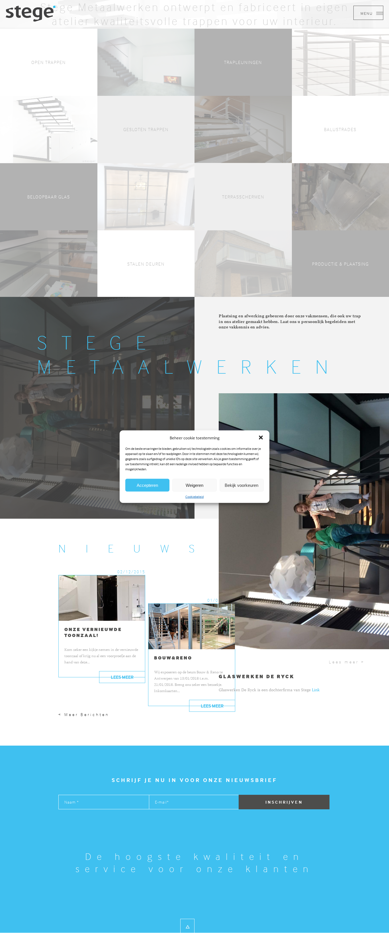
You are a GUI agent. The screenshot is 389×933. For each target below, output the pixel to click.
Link (316, 690)
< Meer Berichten (83, 714)
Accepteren (147, 485)
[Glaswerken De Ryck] (31, 13)
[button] (261, 437)
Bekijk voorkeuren (241, 485)
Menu (367, 13)
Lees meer (122, 677)
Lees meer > (347, 662)
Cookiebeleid (194, 496)
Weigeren (194, 485)
